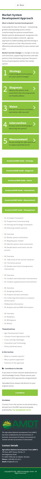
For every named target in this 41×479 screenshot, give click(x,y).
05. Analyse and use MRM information (18, 307)
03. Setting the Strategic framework (18, 224)
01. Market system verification (16, 237)
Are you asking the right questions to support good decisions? (22, 143)
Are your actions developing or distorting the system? (20, 127)
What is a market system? (14, 356)
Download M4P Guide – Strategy (20, 161)
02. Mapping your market (14, 241)
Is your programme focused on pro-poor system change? (21, 75)
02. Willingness (10, 320)
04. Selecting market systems (15, 228)
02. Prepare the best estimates (16, 294)
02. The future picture (12, 263)
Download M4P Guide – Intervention (20, 190)
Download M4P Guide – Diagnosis (19, 170)
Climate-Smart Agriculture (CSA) (17, 336)
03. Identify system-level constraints (18, 244)
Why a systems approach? (14, 359)
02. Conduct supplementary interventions (20, 282)
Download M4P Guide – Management (20, 210)
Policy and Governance (13, 346)
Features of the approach (14, 363)
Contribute (19, 393)
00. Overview (9, 234)
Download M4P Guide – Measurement (20, 200)
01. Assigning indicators (13, 291)
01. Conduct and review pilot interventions (20, 278)
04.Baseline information (13, 304)
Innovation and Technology (15, 343)
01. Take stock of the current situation (19, 259)
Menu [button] (22, 5)
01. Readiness (9, 317)
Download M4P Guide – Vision (20, 180)
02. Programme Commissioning (16, 221)
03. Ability (8, 323)
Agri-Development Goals (14, 333)
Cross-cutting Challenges (14, 340)
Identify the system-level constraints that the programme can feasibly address (22, 93)
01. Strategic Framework (13, 218)
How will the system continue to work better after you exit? (21, 110)
